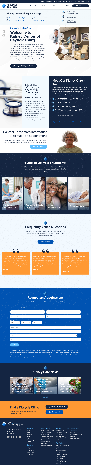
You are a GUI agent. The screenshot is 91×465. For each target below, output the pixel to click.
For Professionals (62, 428)
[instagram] (8, 437)
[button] (70, 99)
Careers (30, 445)
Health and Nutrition (74, 429)
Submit (14, 345)
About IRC (30, 428)
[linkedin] (16, 437)
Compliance (45, 428)
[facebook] (4, 31)
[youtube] (3, 35)
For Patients (60, 443)
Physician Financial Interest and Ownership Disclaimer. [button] (69, 122)
